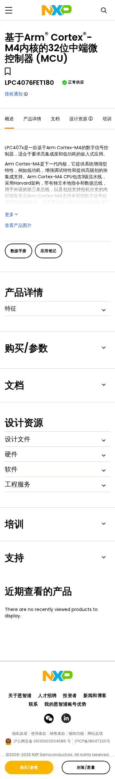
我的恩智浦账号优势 (65, 704)
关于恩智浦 (20, 695)
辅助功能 (76, 733)
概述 (9, 119)
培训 (107, 119)
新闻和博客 (95, 695)
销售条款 (57, 733)
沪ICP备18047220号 (92, 741)
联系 (33, 704)
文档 (55, 119)
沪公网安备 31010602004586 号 (42, 741)
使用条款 (38, 733)
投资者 (70, 695)
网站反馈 (95, 733)
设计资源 (78, 119)
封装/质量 (86, 767)
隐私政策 (19, 733)
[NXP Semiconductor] (57, 10)
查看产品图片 (18, 225)
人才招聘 (47, 695)
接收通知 (14, 94)
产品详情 (32, 119)
